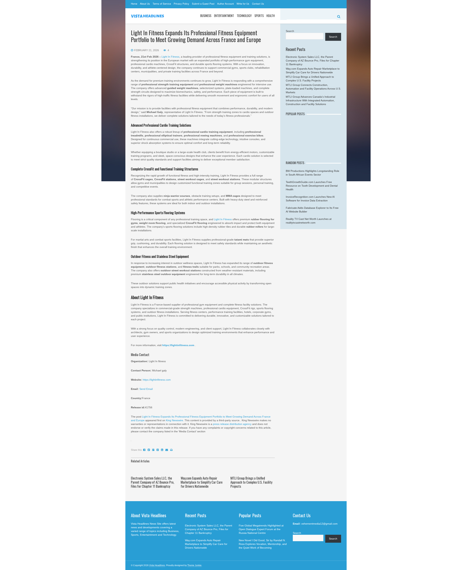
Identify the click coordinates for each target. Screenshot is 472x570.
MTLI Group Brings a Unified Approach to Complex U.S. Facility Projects (251, 482)
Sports (259, 15)
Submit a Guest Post (203, 3)
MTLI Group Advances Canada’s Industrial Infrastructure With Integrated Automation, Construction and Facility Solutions (310, 100)
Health (270, 15)
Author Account (225, 3)
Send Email (146, 388)
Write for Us (243, 3)
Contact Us (258, 3)
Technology (244, 15)
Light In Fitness (170, 56)
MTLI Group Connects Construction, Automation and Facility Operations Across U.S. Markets (313, 88)
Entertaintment (224, 15)
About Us (145, 3)
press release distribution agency (232, 424)
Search (290, 31)
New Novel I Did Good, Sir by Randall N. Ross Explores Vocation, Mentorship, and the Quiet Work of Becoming (263, 544)
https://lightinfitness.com (157, 379)
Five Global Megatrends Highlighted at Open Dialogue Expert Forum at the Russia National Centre (261, 529)
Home (134, 3)
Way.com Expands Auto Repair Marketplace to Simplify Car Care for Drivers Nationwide (202, 482)
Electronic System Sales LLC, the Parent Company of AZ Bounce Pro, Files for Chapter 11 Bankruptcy (152, 482)
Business (205, 15)
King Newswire (174, 420)
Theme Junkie (194, 565)
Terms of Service (162, 3)
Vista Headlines (157, 565)
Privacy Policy (181, 3)
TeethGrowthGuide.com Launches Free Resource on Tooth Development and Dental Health (312, 186)
